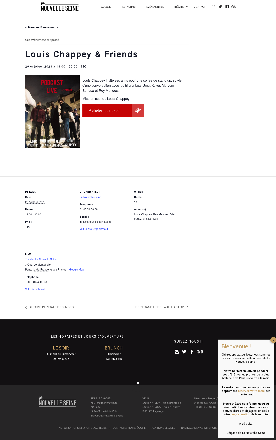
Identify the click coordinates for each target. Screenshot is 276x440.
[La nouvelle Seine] (57, 401)
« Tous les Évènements (41, 27)
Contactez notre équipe (129, 427)
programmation (240, 414)
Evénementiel (155, 6)
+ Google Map (75, 269)
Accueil (106, 6)
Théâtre (178, 6)
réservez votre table (251, 391)
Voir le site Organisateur (94, 229)
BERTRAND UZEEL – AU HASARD (160, 307)
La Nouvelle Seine (90, 197)
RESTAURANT (129, 6)
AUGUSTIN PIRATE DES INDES (51, 307)
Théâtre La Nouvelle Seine (41, 259)
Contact (200, 6)
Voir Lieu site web (35, 289)
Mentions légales (163, 427)
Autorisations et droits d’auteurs (83, 427)
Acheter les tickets (104, 110)
